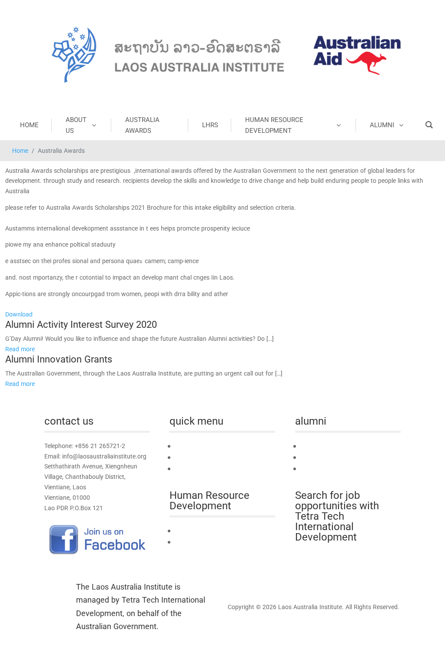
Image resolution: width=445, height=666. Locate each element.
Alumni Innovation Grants (58, 359)
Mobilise (312, 457)
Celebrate (314, 469)
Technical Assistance (204, 531)
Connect (312, 446)
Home (20, 150)
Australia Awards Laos (207, 469)
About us (188, 457)
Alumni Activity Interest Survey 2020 (81, 324)
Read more (20, 349)
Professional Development (211, 542)
